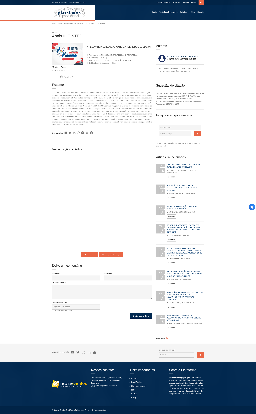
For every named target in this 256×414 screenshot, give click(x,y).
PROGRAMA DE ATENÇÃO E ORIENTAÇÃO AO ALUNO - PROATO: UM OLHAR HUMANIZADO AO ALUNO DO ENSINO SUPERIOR (185, 274)
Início (154, 12)
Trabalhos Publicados (168, 12)
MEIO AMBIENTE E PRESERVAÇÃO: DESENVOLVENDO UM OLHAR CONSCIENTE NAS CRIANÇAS (184, 318)
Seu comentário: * (59, 283)
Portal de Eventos (163, 3)
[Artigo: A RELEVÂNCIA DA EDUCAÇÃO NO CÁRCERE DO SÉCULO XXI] (66, 132)
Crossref (134, 378)
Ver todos (160, 338)
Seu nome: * (56, 273)
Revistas (176, 3)
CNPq (133, 398)
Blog (193, 12)
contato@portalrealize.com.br (106, 386)
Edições (183, 12)
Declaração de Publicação (111, 254)
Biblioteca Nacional (138, 386)
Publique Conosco (189, 3)
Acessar (171, 177)
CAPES (134, 394)
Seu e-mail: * (109, 273)
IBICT (133, 390)
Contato (200, 12)
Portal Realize (136, 382)
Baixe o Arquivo (90, 254)
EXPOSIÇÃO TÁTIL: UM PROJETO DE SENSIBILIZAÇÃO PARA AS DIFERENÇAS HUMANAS (182, 188)
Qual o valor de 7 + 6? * (60, 302)
